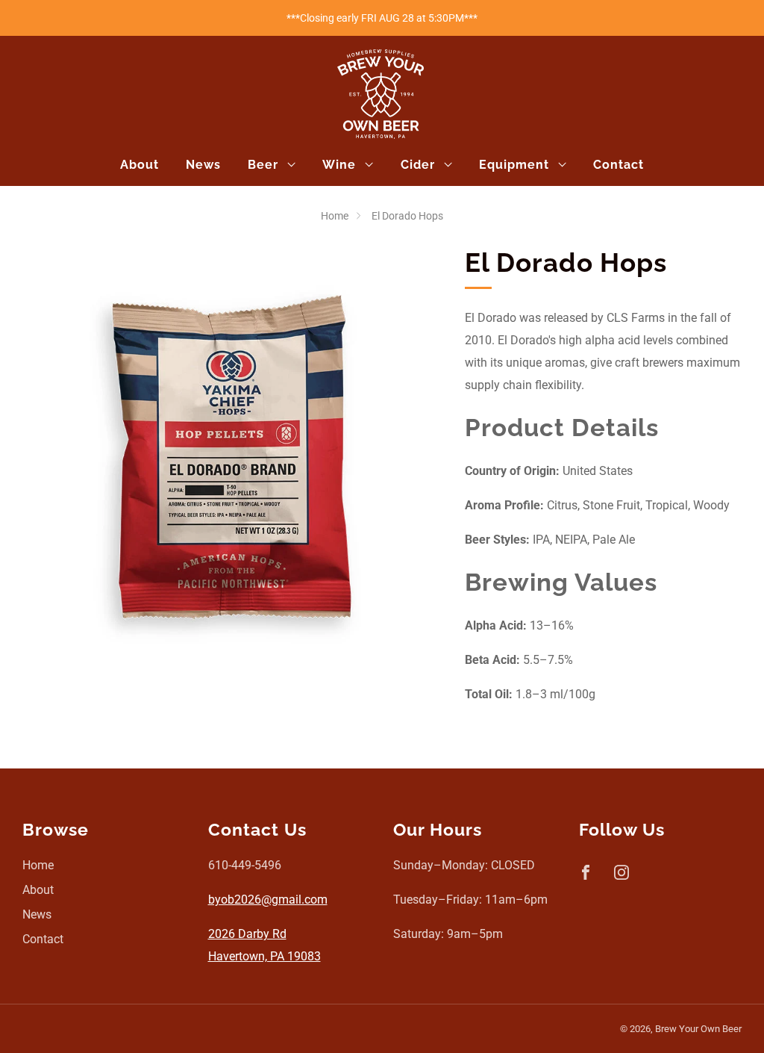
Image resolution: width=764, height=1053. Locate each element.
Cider (418, 165)
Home (334, 216)
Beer (263, 165)
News (203, 165)
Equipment (514, 165)
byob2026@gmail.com (268, 899)
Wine (339, 165)
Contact (618, 165)
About (139, 165)
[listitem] (382, 18)
